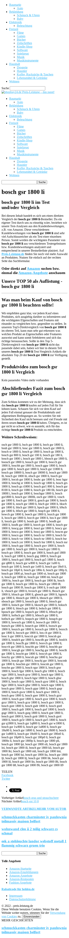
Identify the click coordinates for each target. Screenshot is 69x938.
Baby (20, 18)
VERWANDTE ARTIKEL (19, 808)
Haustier (22, 71)
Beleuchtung (24, 25)
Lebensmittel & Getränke (32, 78)
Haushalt (14, 64)
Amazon (33, 268)
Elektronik (15, 22)
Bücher (21, 39)
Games (21, 36)
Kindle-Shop (24, 46)
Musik (21, 57)
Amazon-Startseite (20, 868)
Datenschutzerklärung (22, 899)
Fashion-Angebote (20, 882)
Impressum (15, 895)
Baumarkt (15, 4)
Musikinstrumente (28, 60)
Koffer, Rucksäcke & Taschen (35, 74)
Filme (20, 32)
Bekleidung (16, 11)
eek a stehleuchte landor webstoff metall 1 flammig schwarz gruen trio (34, 843)
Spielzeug (23, 53)
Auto (20, 8)
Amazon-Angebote (33, 273)
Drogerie (22, 67)
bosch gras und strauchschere (41, 797)
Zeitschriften (24, 43)
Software (22, 50)
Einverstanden (31, 916)
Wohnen (14, 81)
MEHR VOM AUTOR (51, 808)
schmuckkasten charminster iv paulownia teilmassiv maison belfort (34, 819)
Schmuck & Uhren (28, 15)
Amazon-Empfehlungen (23, 872)
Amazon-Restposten (21, 879)
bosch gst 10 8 (30, 801)
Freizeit (13, 29)
